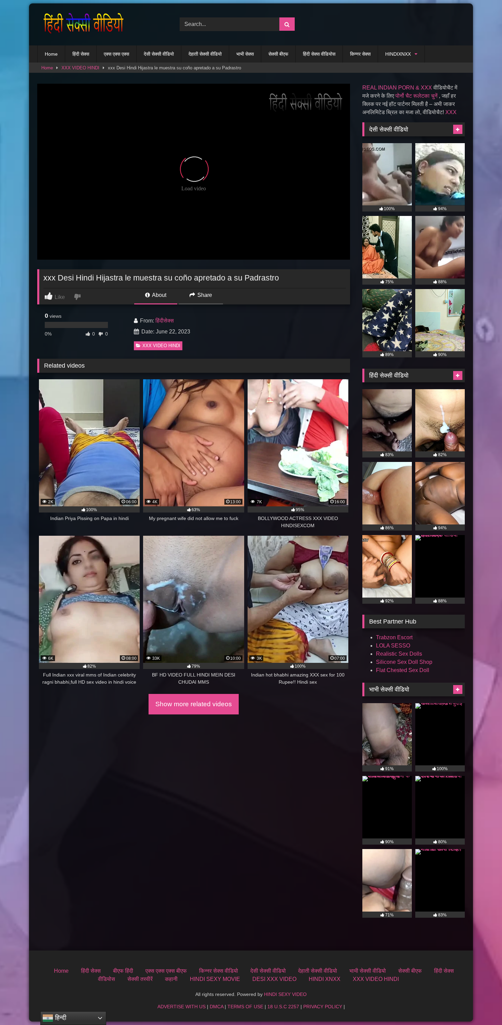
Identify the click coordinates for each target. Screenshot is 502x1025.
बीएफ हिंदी (123, 971)
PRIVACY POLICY (322, 1006)
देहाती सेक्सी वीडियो (205, 54)
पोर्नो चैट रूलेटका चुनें (416, 96)
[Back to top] (480, 1004)
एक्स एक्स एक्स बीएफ (166, 971)
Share (204, 295)
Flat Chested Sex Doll (402, 670)
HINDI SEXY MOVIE (215, 979)
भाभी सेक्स (245, 54)
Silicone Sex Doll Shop (404, 662)
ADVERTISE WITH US (181, 1006)
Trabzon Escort (394, 637)
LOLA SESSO (393, 645)
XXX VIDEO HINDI (80, 67)
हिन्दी (59, 1017)
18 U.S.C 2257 (283, 1006)
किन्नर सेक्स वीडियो (218, 971)
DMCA (216, 1006)
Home (51, 54)
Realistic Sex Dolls (399, 654)
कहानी (171, 979)
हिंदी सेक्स (80, 54)
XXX (451, 112)
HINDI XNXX (324, 979)
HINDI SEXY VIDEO (285, 994)
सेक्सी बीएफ (278, 54)
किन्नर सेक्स (360, 54)
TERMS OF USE (245, 1006)
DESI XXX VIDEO (274, 979)
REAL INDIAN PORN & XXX (397, 88)
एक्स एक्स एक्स (116, 54)
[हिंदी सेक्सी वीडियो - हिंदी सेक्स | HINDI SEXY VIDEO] (81, 24)
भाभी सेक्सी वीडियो (367, 971)
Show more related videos (193, 704)
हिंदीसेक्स (164, 321)
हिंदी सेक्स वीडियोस (319, 54)
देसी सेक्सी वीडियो (159, 54)
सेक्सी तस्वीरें (140, 979)
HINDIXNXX (398, 54)
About (158, 295)
